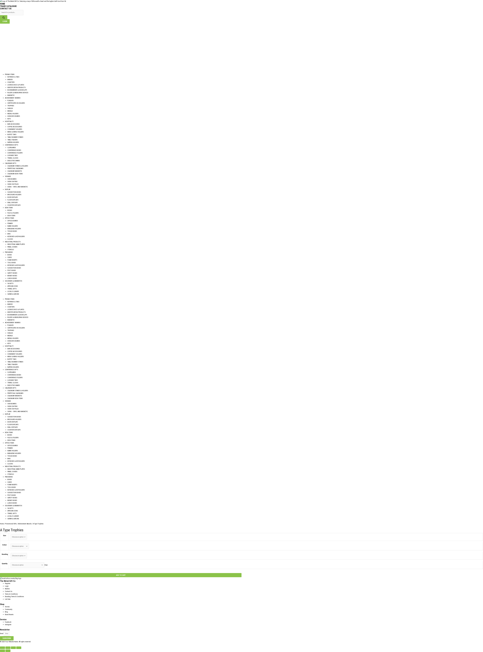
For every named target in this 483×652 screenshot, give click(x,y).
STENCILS (10, 249)
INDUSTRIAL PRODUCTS (13, 242)
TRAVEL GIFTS (12, 289)
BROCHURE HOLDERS (14, 194)
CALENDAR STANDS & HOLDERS (17, 166)
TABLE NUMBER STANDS (15, 137)
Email (2, 633)
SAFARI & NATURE (13, 294)
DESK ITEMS (9, 208)
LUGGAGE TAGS (12, 155)
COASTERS (11, 82)
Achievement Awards (24, 524)
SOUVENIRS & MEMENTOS (13, 281)
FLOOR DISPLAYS (12, 200)
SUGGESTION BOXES (14, 192)
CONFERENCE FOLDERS (15, 153)
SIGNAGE (8, 176)
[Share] (13, 647)
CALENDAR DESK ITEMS (15, 174)
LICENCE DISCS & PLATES (15, 85)
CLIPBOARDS (11, 147)
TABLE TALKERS (12, 140)
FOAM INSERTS (12, 260)
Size (4, 535)
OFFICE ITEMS (9, 218)
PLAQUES (10, 100)
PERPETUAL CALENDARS (15, 168)
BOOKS (9, 210)
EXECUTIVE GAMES (13, 161)
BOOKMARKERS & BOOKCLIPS (17, 90)
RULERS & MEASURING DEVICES (17, 93)
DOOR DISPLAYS (12, 197)
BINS (9, 234)
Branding (5, 554)
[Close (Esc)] (18, 647)
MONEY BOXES (12, 276)
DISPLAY (7, 189)
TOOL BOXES (11, 263)
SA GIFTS (10, 283)
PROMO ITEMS (9, 74)
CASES (9, 257)
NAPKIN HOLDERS (13, 142)
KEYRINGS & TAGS (13, 77)
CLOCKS (10, 239)
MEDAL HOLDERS (12, 114)
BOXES (9, 255)
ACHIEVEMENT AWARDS (13, 98)
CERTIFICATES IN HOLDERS (16, 103)
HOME (2, 4)
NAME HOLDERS (12, 226)
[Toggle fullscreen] (7, 647)
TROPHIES (10, 106)
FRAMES (10, 223)
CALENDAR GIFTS (10, 163)
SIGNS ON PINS (12, 181)
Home (2, 524)
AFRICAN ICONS (12, 286)
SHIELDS (10, 108)
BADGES (10, 79)
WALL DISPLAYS (12, 202)
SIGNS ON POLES (13, 184)
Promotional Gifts (11, 524)
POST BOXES (11, 270)
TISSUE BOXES (12, 231)
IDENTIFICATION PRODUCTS (16, 87)
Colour (4, 545)
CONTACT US (5, 8)
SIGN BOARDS (11, 179)
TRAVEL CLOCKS (12, 158)
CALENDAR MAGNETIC (14, 171)
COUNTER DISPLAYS (14, 205)
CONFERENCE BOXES (14, 150)
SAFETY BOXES (12, 273)
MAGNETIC (11, 95)
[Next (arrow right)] (7, 650)
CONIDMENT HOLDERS (14, 129)
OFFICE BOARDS (12, 221)
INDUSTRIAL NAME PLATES (16, 244)
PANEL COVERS (12, 247)
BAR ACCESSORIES (13, 124)
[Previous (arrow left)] (2, 650)
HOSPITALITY (9, 121)
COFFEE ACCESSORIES (14, 127)
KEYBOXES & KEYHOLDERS (16, 236)
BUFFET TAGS (11, 134)
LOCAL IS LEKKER (13, 291)
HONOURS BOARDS (13, 116)
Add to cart (121, 575)
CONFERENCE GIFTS (11, 145)
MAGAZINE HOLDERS (14, 229)
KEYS (9, 119)
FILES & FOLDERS (13, 213)
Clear (46, 565)
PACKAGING (9, 252)
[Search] (3, 17)
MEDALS (10, 111)
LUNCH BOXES (12, 278)
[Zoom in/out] (2, 647)
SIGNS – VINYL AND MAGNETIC (17, 187)
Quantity (4, 563)
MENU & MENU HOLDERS (15, 132)
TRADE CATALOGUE (8, 6)
